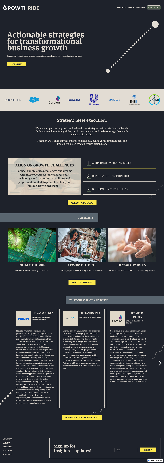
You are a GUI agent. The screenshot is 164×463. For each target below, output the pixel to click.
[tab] (119, 163)
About (131, 7)
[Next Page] (160, 363)
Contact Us (154, 7)
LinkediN (7, 450)
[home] (21, 7)
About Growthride (82, 282)
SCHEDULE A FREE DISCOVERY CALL (82, 417)
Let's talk (17, 64)
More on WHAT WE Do (82, 202)
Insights (140, 7)
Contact (7, 454)
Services (121, 7)
